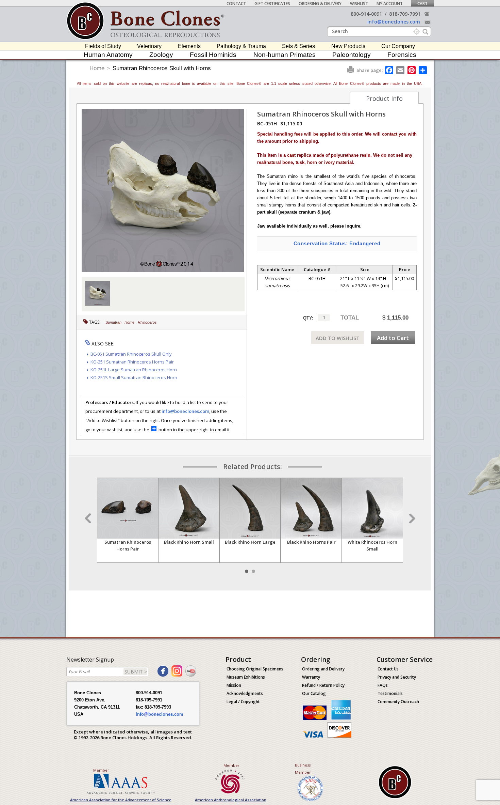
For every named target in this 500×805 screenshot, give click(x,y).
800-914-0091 (366, 14)
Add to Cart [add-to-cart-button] (393, 338)
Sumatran (113, 322)
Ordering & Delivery (320, 3)
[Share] (423, 70)
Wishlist (359, 3)
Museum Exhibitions (246, 677)
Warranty (311, 677)
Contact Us (388, 669)
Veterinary (149, 46)
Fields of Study (103, 46)
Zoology (161, 54)
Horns (130, 322)
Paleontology (351, 54)
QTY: (308, 318)
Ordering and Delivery (323, 669)
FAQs (383, 685)
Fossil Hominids (213, 54)
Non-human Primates (284, 54)
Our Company (398, 46)
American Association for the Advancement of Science (120, 799)
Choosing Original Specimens (255, 669)
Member (101, 770)
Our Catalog (314, 693)
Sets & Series (298, 46)
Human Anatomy (108, 54)
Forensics (401, 54)
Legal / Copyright (243, 702)
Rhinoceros (147, 322)
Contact (236, 3)
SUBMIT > (135, 671)
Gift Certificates (272, 3)
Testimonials (390, 693)
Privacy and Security (397, 677)
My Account (390, 3)
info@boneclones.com (393, 21)
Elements (189, 46)
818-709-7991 (404, 14)
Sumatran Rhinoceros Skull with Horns (162, 68)
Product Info (384, 98)
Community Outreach (398, 702)
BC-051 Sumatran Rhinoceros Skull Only (131, 354)
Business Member (303, 768)
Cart (422, 3)
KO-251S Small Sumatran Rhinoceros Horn (133, 377)
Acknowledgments (245, 693)
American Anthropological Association (230, 799)
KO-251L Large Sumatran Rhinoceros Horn (133, 370)
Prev (88, 518)
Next (411, 518)
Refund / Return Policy (323, 685)
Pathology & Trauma (241, 46)
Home (96, 68)
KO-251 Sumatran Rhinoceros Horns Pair (132, 362)
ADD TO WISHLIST (338, 338)
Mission (234, 685)
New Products (348, 46)
